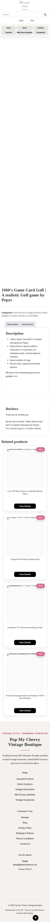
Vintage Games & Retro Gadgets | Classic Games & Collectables (25, 314)
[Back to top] (35, 918)
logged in (22, 428)
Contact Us (25, 843)
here (16, 376)
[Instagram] (25, 875)
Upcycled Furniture (25, 778)
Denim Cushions (25, 784)
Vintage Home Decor (24, 789)
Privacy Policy (24, 827)
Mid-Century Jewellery (24, 32)
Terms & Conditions (25, 838)
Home (9, 28)
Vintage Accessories (25, 799)
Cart (32, 20)
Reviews (25, 817)
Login (21, 20)
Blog (25, 822)
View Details (25, 506)
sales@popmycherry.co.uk (25, 864)
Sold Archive (19, 312)
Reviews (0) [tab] (27, 324)
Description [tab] (12, 324)
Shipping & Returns (25, 833)
